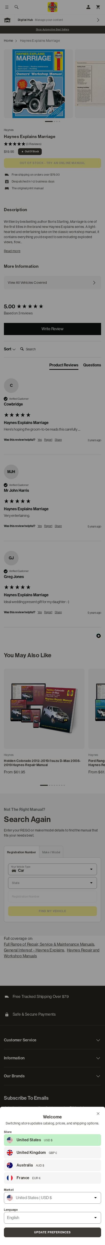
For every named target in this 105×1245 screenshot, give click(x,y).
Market (9, 1190)
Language (11, 1209)
